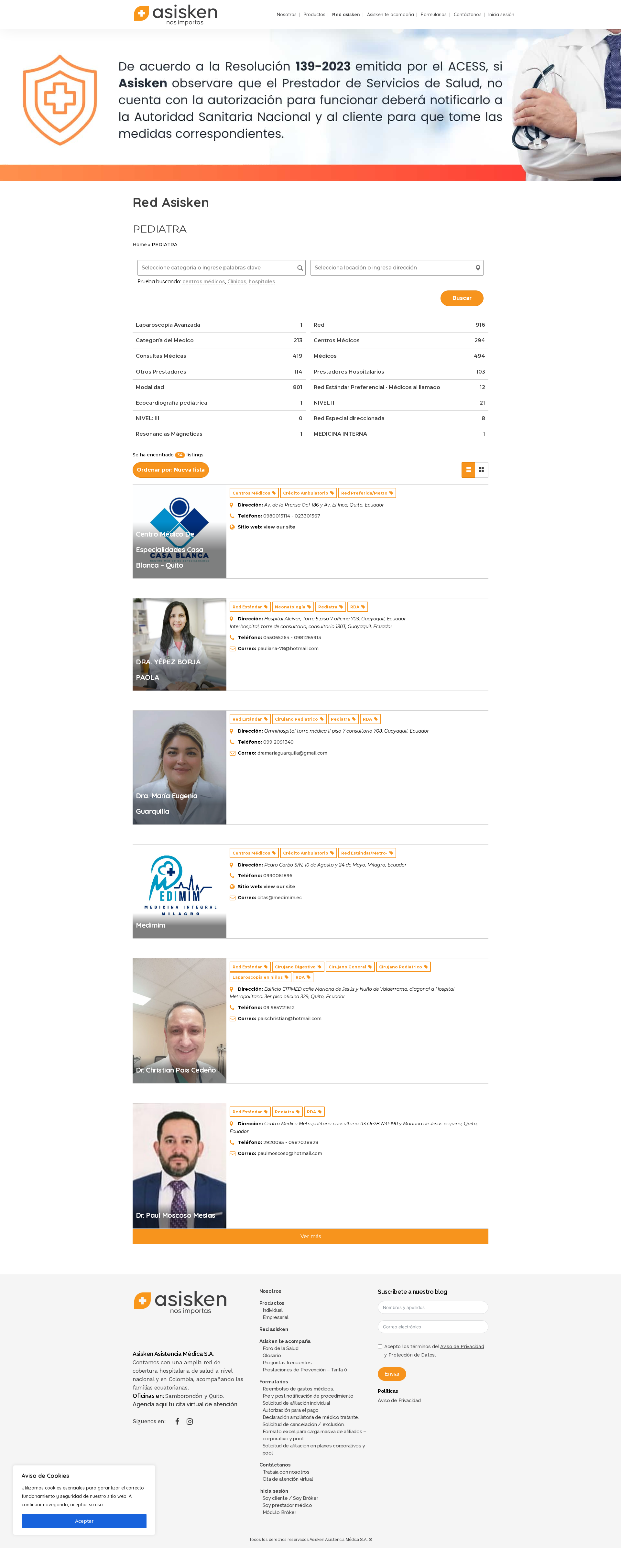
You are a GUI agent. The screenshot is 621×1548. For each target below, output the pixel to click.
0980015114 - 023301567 (291, 516)
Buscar (462, 298)
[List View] (468, 470)
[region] (84, 1500)
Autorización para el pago (291, 1410)
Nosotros (270, 1291)
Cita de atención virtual (288, 1479)
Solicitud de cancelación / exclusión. (304, 1424)
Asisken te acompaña (285, 1341)
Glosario (272, 1355)
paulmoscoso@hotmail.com (289, 1153)
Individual (273, 1310)
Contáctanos (275, 1465)
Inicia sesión (273, 1491)
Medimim (151, 925)
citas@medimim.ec (279, 897)
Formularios (273, 1382)
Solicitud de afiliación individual (296, 1403)
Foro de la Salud (281, 1348)
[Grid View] (481, 470)
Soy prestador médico (287, 1505)
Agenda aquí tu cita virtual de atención (185, 1404)
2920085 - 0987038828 (290, 1142)
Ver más (310, 1236)
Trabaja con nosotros (286, 1472)
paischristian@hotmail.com (289, 1018)
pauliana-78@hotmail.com (288, 648)
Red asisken (273, 1329)
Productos (271, 1303)
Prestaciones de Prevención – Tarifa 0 (305, 1370)
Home (140, 244)
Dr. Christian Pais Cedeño (176, 1069)
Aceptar (84, 1521)
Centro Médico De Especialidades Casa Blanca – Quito (169, 549)
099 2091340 (278, 742)
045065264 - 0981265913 (292, 637)
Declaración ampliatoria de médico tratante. (311, 1417)
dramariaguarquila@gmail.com (292, 753)
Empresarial (276, 1317)
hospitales (262, 281)
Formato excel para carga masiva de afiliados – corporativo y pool (314, 1435)
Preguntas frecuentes (287, 1363)
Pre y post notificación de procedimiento (308, 1396)
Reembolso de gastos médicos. (298, 1389)
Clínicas (236, 281)
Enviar (392, 1374)
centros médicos (203, 281)
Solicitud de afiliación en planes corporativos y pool (314, 1449)
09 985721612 (279, 1007)
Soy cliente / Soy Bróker (290, 1498)
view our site (279, 527)
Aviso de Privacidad (399, 1400)
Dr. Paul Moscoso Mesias (175, 1215)
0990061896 (277, 875)
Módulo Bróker (279, 1512)
